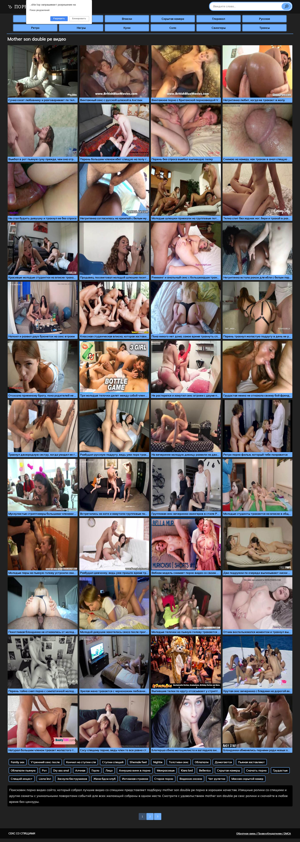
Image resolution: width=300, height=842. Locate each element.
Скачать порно (256, 770)
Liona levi (45, 778)
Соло (172, 27)
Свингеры (219, 27)
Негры (81, 27)
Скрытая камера (173, 18)
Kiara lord (187, 770)
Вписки (127, 18)
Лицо (109, 770)
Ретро (35, 27)
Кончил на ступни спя (81, 762)
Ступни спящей (112, 762)
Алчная (80, 770)
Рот (44, 770)
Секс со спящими (22, 833)
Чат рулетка (216, 778)
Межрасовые (166, 770)
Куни (126, 27)
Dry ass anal (61, 770)
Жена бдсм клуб (104, 778)
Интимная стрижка (135, 778)
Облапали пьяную (23, 770)
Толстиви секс (179, 762)
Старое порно (163, 778)
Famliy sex (17, 762)
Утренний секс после (45, 762)
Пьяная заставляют (251, 762)
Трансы (264, 27)
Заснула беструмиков (72, 778)
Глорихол (218, 18)
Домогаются (223, 762)
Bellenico (205, 770)
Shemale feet (138, 762)
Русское (264, 18)
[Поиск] (286, 6)
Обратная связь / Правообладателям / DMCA (263, 833)
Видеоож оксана (191, 778)
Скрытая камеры (228, 770)
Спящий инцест (21, 778)
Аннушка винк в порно (135, 770)
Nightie (157, 762)
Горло (95, 770)
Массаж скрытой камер (247, 778)
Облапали (202, 762)
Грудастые (280, 770)
